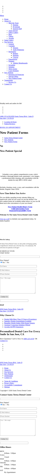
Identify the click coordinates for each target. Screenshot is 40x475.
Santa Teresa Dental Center (13, 138)
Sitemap (7, 387)
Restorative (12, 52)
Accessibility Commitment (13, 385)
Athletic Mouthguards (20, 63)
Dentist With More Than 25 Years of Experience (20, 319)
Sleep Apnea (13, 69)
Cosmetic (12, 46)
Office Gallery (13, 32)
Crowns (15, 57)
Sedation (11, 67)
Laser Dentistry (14, 71)
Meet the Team (14, 23)
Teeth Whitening (18, 50)
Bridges (15, 53)
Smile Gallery (9, 40)
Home (6, 19)
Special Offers (13, 76)
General (11, 44)
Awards (11, 38)
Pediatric (11, 61)
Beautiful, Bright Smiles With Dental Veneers (19, 323)
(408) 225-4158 (28, 339)
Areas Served (13, 31)
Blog (10, 34)
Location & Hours (10, 122)
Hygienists (16, 27)
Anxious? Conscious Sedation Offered (17, 325)
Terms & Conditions (11, 381)
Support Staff (17, 29)
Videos (11, 36)
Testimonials (8, 80)
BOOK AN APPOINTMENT (10, 127)
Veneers (15, 48)
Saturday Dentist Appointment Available (17, 321)
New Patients (8, 73)
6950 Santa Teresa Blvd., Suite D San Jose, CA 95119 (11, 363)
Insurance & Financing (16, 74)
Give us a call (4, 219)
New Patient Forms (15, 78)
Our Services (8, 42)
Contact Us (8, 84)
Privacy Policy (9, 383)
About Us (7, 21)
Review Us (12, 82)
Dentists (15, 25)
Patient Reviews (9, 124)
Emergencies (13, 59)
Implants (16, 55)
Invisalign (12, 65)
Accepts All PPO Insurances (13, 327)
